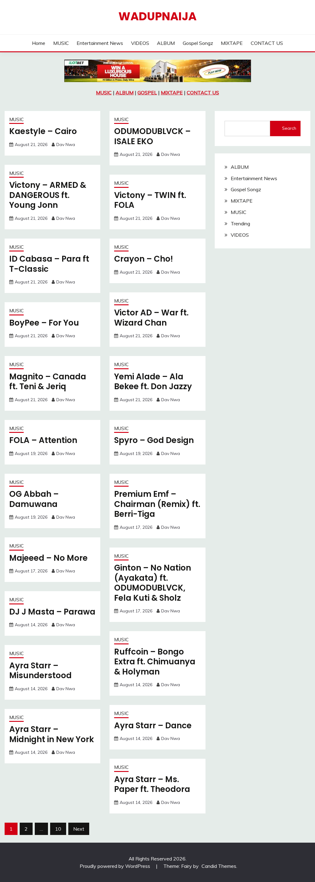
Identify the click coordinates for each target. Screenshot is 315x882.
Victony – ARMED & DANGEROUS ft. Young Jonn (47, 195)
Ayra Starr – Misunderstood (40, 670)
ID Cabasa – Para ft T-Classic (49, 264)
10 (58, 829)
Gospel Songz (198, 43)
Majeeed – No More (48, 558)
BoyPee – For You (44, 322)
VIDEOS (140, 43)
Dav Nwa (65, 144)
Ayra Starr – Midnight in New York (51, 734)
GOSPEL (147, 92)
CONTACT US (267, 43)
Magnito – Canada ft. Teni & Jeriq (47, 381)
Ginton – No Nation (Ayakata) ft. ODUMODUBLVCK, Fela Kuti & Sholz (152, 582)
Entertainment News (100, 43)
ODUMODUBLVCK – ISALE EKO (152, 136)
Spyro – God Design (154, 440)
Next (78, 829)
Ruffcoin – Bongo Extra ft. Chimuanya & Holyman (154, 661)
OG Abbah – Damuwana (34, 499)
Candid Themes (218, 866)
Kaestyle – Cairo (43, 131)
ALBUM (166, 43)
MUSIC (61, 43)
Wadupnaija (157, 16)
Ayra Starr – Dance (153, 725)
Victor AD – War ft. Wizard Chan (151, 317)
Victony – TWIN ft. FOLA (150, 200)
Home (38, 43)
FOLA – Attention (43, 440)
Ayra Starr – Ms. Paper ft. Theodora (152, 784)
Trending (240, 223)
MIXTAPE (232, 43)
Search (289, 128)
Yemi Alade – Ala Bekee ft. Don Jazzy (153, 381)
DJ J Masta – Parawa (52, 611)
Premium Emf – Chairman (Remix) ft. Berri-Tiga (157, 504)
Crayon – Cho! (143, 258)
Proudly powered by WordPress (115, 866)
